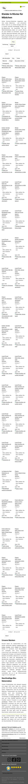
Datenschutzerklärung (8, 734)
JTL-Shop (21, 782)
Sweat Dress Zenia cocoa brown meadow (20, 131)
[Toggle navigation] (4, 4)
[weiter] (5, 56)
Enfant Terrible (6, 647)
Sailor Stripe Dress (7, 532)
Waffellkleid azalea (20, 616)
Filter (13, 42)
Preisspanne (6, 63)
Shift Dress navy (19, 530)
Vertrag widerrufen (7, 773)
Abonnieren (22, 738)
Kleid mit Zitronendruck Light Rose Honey (7, 329)
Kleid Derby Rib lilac (7, 270)
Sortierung (5, 44)
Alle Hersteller (6, 58)
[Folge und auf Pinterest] (19, 759)
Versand (15, 779)
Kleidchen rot (5, 473)
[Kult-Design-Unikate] (4, 8)
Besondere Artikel (19, 61)
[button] (15, 5)
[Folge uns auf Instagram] (9, 759)
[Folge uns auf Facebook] (14, 759)
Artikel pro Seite (12, 45)
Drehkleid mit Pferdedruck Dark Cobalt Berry (6, 131)
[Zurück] (5, 51)
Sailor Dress (18, 503)
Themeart (11, 782)
